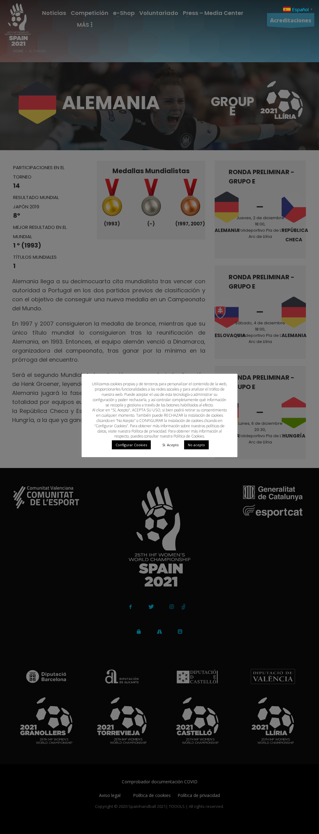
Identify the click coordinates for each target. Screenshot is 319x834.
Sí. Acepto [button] (170, 444)
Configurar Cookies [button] (131, 444)
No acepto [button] (196, 444)
